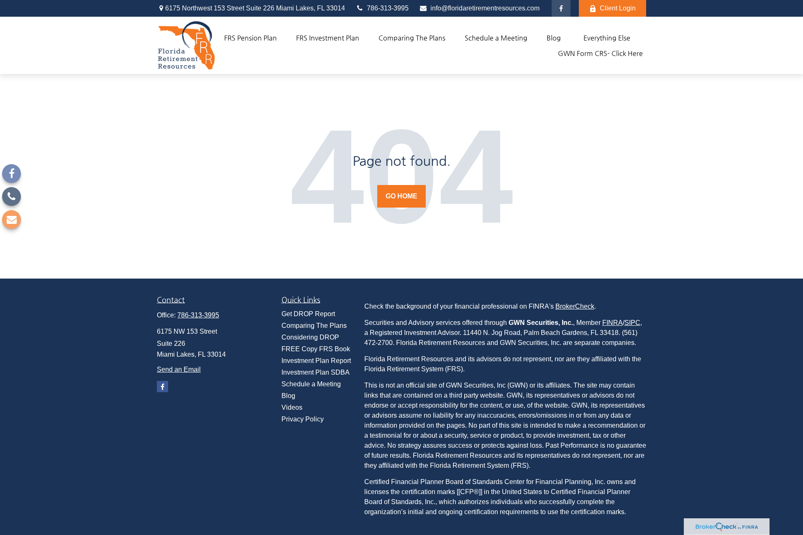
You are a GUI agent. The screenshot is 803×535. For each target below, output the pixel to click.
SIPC (632, 322)
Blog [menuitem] (288, 395)
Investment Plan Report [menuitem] (316, 360)
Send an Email (179, 369)
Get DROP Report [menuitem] (308, 313)
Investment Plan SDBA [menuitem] (315, 372)
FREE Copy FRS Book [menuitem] (315, 348)
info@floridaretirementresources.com (484, 8)
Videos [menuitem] (291, 407)
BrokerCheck (574, 306)
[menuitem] (250, 38)
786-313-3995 (387, 8)
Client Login (618, 8)
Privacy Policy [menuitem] (302, 419)
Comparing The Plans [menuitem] (314, 325)
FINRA (612, 322)
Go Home (401, 196)
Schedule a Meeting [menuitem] (311, 384)
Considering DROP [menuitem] (310, 337)
